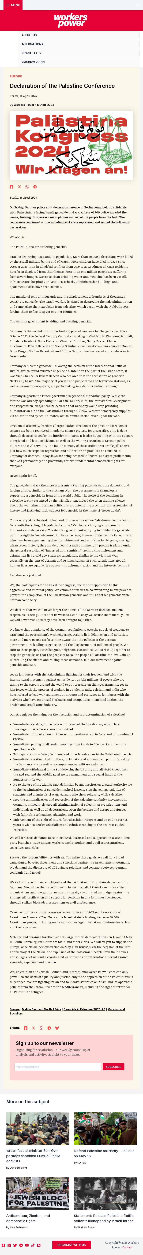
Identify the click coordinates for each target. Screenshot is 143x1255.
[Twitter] (15, 1245)
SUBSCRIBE (113, 1067)
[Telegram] (35, 187)
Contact (127, 1247)
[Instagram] (9, 1245)
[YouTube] (27, 1245)
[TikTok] (33, 1245)
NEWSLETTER (31, 53)
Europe (16, 76)
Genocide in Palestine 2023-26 (84, 1009)
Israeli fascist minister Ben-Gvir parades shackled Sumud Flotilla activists (33, 1156)
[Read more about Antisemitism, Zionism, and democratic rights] (37, 1193)
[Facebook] (11, 187)
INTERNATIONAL (33, 44)
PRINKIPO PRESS (33, 62)
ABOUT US (29, 35)
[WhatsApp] (27, 187)
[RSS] (39, 1245)
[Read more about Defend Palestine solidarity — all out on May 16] (105, 1128)
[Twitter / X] (19, 187)
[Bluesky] (57, 1028)
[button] (138, 5)
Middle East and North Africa (41, 1009)
